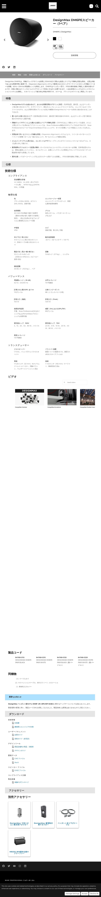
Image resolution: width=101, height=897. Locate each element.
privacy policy (53, 886)
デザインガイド (20, 750)
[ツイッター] (8, 67)
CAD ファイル (20, 758)
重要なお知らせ (34, 75)
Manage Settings (72, 894)
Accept (84, 894)
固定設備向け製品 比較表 (24, 747)
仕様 (25, 75)
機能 (19, 75)
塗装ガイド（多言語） (22, 739)
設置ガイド (18, 735)
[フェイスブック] (3, 67)
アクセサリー (59, 75)
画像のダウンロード (22, 782)
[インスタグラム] (19, 866)
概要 (13, 75)
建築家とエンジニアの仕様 (24, 727)
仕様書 (17, 723)
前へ (4, 40)
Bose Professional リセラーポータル (20, 880)
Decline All (94, 894)
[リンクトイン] (14, 67)
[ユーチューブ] (14, 866)
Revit (17, 762)
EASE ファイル (20, 770)
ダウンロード (47, 75)
